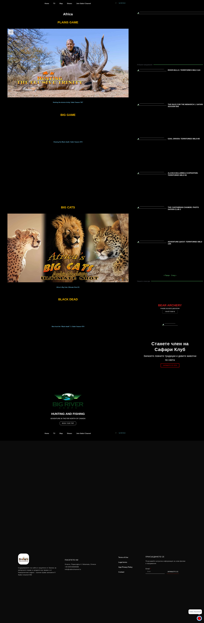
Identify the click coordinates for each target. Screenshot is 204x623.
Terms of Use (123, 557)
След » (173, 275)
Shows (69, 3)
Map (61, 3)
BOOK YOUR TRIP (68, 423)
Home (47, 3)
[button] (4, 66)
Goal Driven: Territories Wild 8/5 (184, 139)
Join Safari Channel (83, 3)
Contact (121, 572)
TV (54, 3)
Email (148, 568)
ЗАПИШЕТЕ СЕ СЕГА (170, 365)
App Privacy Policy (125, 567)
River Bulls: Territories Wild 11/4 (184, 70)
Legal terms (122, 562)
